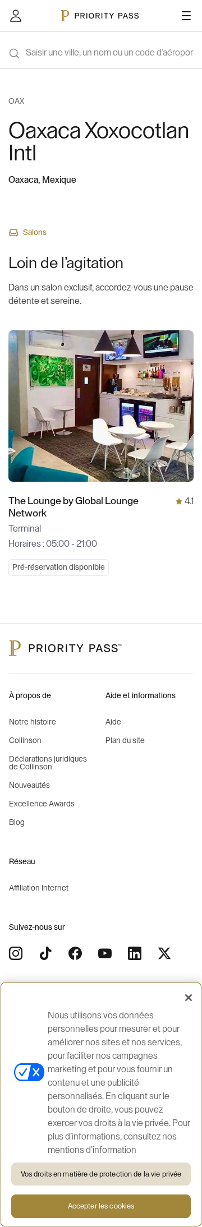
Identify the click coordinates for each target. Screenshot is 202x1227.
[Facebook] (75, 953)
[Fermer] (188, 997)
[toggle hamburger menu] (186, 15)
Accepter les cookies (101, 1206)
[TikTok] (45, 953)
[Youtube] (105, 953)
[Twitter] (164, 953)
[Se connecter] (15, 15)
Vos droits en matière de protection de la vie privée (101, 1174)
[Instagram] (15, 953)
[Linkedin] (134, 953)
